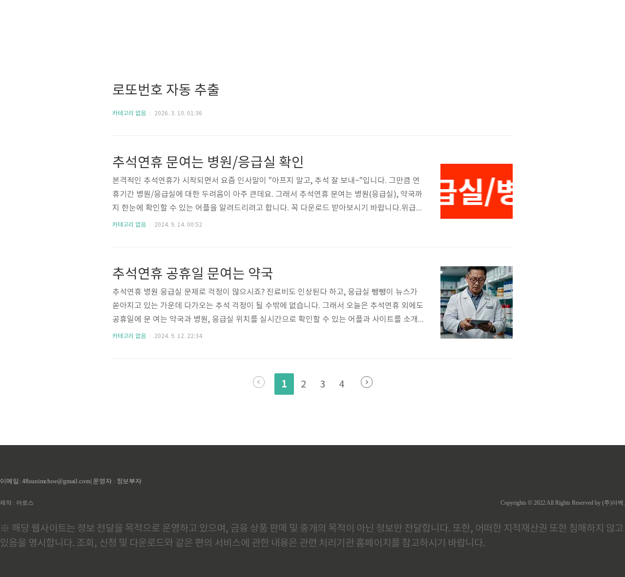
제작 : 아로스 (17, 502)
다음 (367, 382)
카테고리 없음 (129, 113)
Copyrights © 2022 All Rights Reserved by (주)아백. (562, 502)
